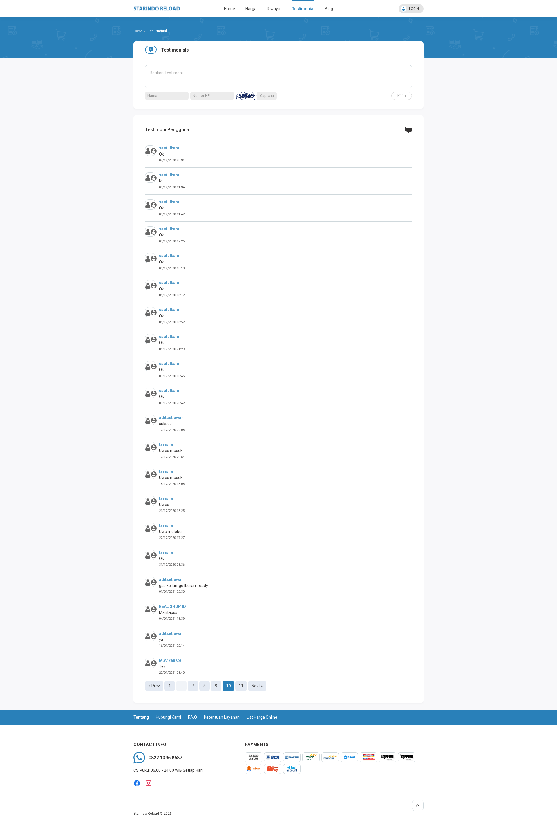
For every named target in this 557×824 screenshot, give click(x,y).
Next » (257, 686)
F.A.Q (192, 717)
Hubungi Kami (168, 717)
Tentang (141, 717)
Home (229, 8)
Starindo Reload (146, 814)
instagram (148, 783)
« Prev (154, 686)
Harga (250, 8)
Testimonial (303, 8)
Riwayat (274, 8)
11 (241, 686)
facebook (137, 783)
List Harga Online (262, 717)
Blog (329, 8)
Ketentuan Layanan (222, 717)
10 (228, 686)
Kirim (401, 95)
